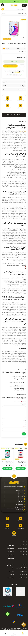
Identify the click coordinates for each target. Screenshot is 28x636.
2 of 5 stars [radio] (18, 401)
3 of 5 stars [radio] (17, 401)
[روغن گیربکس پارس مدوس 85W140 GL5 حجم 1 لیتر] (20, 454)
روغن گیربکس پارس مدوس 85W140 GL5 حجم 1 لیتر (22, 463)
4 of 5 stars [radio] (16, 401)
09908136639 (17, 72)
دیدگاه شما (23, 404)
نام (25, 421)
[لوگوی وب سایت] (14, 5)
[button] (14, 74)
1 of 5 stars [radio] (19, 401)
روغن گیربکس (20, 13)
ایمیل (24, 427)
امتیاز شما (23, 401)
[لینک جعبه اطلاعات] (2, 5)
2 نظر (6, 48)
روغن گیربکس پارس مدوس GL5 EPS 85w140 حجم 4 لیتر (8, 463)
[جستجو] (2, 9)
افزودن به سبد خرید (10, 66)
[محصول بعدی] (2, 13)
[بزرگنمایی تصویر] (23, 38)
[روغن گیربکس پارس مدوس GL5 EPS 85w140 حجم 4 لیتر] (7, 454)
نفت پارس (5, 82)
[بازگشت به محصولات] (4, 13)
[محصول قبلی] (6, 13)
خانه (26, 13)
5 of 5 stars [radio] (14, 401)
